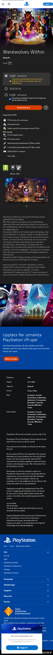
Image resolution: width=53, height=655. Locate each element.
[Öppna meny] (3, 4)
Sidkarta (45, 640)
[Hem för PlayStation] (26, 4)
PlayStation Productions (12, 566)
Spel (11, 546)
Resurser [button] (8, 596)
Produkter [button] (8, 579)
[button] (26, 190)
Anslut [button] (7, 601)
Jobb (5, 559)
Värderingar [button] (9, 585)
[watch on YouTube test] (40, 199)
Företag (7, 569)
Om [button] (5, 552)
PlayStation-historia (11, 573)
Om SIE (6, 556)
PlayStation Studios (11, 562)
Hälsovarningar (12, 506)
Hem (5, 546)
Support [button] (7, 590)
